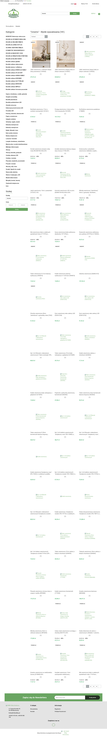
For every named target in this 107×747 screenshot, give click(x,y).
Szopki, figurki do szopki (13, 169)
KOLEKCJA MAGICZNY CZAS (14, 53)
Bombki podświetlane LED (13, 102)
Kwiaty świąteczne (11, 136)
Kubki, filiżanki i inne (12, 130)
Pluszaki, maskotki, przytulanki (15, 161)
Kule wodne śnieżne (12, 133)
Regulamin (58, 709)
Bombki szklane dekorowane (14, 64)
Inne (7, 186)
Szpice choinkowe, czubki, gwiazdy (16, 94)
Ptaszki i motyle (11, 164)
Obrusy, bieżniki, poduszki (14, 152)
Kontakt (32, 711)
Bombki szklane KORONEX (14, 78)
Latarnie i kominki (11, 138)
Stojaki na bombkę (11, 97)
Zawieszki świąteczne (12, 183)
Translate (28, 1)
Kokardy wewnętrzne (12, 124)
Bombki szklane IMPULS (13, 86)
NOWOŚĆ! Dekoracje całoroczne (15, 36)
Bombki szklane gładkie (13, 61)
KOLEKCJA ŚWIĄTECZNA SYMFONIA (17, 56)
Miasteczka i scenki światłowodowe (16, 144)
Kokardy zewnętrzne (12, 127)
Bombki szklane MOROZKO (14, 84)
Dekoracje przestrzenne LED (14, 108)
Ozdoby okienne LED (12, 155)
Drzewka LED (10, 111)
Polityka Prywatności (60, 711)
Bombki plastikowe (12, 99)
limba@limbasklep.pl (14, 713)
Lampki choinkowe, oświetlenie (15, 141)
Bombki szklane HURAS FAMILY (15, 75)
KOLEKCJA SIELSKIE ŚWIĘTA (14, 42)
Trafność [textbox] (33, 36)
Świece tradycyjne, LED (13, 175)
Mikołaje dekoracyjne (12, 147)
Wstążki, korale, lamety (13, 180)
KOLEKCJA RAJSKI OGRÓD (14, 59)
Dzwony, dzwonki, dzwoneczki (15, 113)
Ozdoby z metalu (11, 158)
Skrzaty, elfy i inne (11, 166)
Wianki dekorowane (11, 177)
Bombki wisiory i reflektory (14, 67)
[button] (33, 705)
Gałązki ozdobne (11, 119)
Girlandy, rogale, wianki (13, 122)
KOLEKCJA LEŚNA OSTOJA (14, 45)
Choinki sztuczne (11, 105)
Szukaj (17, 209)
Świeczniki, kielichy (11, 172)
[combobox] (39, 36)
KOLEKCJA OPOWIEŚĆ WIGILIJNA (16, 39)
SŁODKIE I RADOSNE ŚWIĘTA (14, 47)
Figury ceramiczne (11, 116)
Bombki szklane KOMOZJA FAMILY (16, 70)
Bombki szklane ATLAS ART (14, 72)
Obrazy (8, 150)
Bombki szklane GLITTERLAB (14, 81)
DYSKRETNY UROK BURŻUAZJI (15, 50)
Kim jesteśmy (34, 709)
